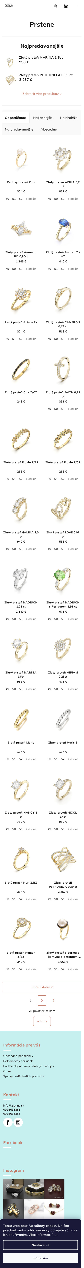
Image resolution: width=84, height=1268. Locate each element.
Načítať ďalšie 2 (42, 987)
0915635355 (11, 1109)
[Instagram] (18, 1122)
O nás (7, 1071)
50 (7, 199)
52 (20, 199)
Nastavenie (40, 1245)
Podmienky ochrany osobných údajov (28, 1066)
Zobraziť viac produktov (40, 94)
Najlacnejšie (43, 118)
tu (55, 1235)
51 (14, 199)
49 (49, 199)
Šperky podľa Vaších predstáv (23, 1076)
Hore (43, 1021)
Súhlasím (40, 1258)
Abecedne (49, 129)
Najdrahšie (69, 118)
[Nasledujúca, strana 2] (42, 1000)
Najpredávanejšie (19, 129)
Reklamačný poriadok (18, 1061)
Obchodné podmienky (18, 1056)
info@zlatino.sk (13, 1105)
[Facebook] (8, 1122)
